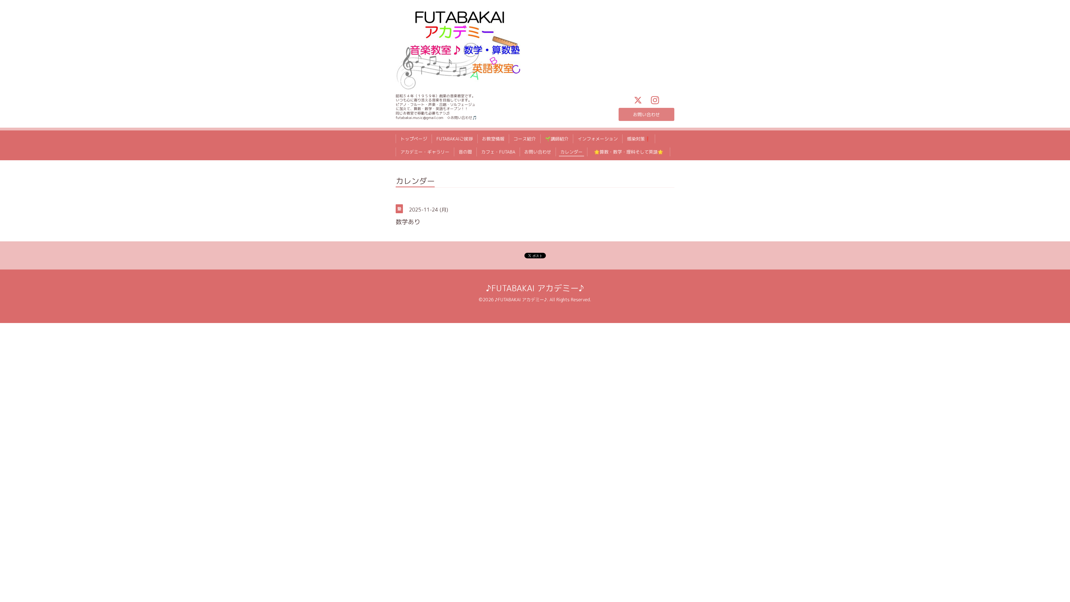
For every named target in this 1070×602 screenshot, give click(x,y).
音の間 (465, 152)
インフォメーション (598, 139)
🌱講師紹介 (556, 139)
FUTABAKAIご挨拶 (454, 139)
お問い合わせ (646, 114)
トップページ (413, 139)
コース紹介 (525, 139)
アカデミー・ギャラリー (424, 152)
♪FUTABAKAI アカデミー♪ (535, 288)
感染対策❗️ (638, 139)
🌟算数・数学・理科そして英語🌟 (631, 152)
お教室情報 (493, 139)
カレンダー (571, 152)
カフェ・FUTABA (498, 152)
